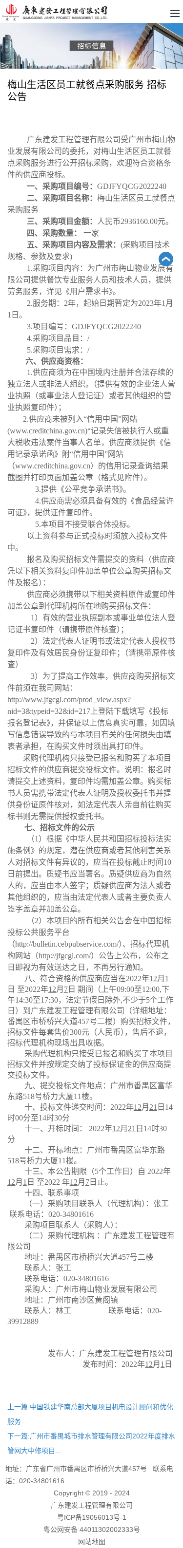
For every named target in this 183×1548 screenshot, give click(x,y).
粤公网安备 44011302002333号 (91, 1529)
